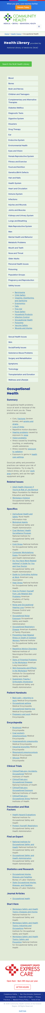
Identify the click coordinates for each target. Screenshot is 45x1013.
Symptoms (13, 363)
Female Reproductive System (21, 156)
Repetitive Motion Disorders (24, 649)
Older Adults (13, 258)
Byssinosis (16, 727)
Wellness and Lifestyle (18, 380)
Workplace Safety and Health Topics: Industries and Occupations (25, 925)
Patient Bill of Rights (26, 997)
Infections (12, 199)
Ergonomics (20, 303)
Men (10, 231)
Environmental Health (17, 145)
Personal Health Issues (18, 264)
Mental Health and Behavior (20, 237)
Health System (14, 183)
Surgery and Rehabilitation (20, 358)
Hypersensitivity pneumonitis (25, 741)
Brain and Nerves (15, 89)
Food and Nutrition (16, 167)
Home (7, 34)
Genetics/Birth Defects (18, 172)
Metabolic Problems (17, 242)
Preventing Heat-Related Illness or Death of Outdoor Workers (24, 638)
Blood (11, 78)
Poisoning (12, 269)
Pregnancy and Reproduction (21, 280)
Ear (9, 135)
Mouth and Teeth (15, 248)
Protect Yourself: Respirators (25, 825)
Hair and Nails (14, 178)
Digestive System (16, 118)
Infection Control (22, 317)
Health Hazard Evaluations (24, 814)
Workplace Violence (21, 498)
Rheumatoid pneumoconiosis (25, 752)
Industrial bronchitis (21, 747)
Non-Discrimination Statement (30, 994)
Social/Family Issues (17, 347)
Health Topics (16, 34)
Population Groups (16, 275)
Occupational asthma (21, 703)
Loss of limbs (18, 427)
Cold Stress (17, 544)
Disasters (12, 124)
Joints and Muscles (17, 210)
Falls (17, 306)
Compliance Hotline (10, 994)
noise (26, 435)
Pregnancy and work (21, 714)
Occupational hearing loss (23, 709)
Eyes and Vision (15, 151)
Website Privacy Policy (21, 1000)
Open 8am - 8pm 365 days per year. (22, 981)
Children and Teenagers (18, 94)
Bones (11, 83)
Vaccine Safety (21, 325)
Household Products (24, 314)
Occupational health (21, 898)
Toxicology (13, 369)
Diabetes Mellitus (16, 108)
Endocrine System (16, 140)
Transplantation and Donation (21, 374)
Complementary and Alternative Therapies (22, 100)
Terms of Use (35, 1000)
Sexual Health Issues (17, 337)
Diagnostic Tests (15, 113)
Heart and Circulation (17, 188)
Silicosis (16, 758)
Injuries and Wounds (17, 205)
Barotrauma (20, 292)
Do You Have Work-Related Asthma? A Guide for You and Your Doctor (24, 563)
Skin (10, 342)
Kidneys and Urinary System (20, 215)
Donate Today (23, 7)
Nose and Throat (15, 253)
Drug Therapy (14, 129)
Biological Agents (20, 522)
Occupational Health (24, 320)
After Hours (22, 987)
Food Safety (20, 311)
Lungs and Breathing (17, 221)
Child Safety (20, 295)
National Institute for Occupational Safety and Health (23, 844)
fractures (21, 418)
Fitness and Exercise (17, 161)
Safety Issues (14, 285)
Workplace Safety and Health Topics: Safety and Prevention (25, 939)
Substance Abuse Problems (20, 353)
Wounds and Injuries (23, 328)
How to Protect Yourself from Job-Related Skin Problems (23, 594)
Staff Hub (22, 1011)
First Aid (18, 309)
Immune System (15, 194)
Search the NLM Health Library (15, 64)
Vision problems (19, 438)
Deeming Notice (10, 997)
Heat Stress (17, 583)
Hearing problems (20, 432)
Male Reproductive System (20, 226)
